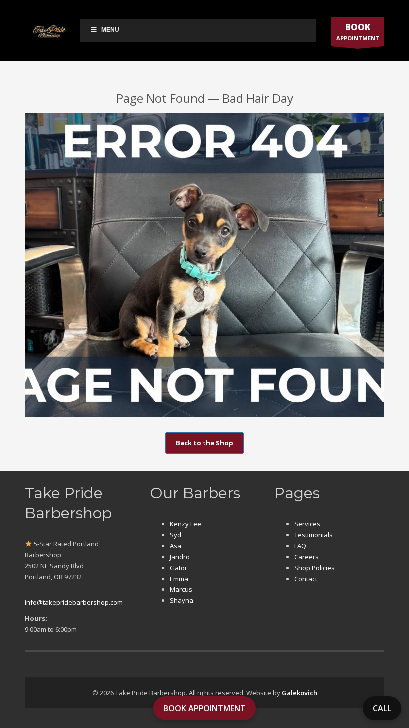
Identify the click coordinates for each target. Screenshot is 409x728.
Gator (178, 567)
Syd (175, 534)
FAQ (300, 545)
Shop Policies (314, 567)
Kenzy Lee (185, 523)
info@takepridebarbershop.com (74, 602)
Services (307, 523)
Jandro (180, 556)
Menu (110, 29)
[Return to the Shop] (204, 265)
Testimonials (313, 534)
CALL (382, 708)
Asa (175, 545)
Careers (306, 556)
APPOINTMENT (357, 31)
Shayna (181, 600)
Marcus (181, 589)
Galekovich (299, 692)
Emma (179, 578)
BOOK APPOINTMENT (204, 708)
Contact (305, 578)
